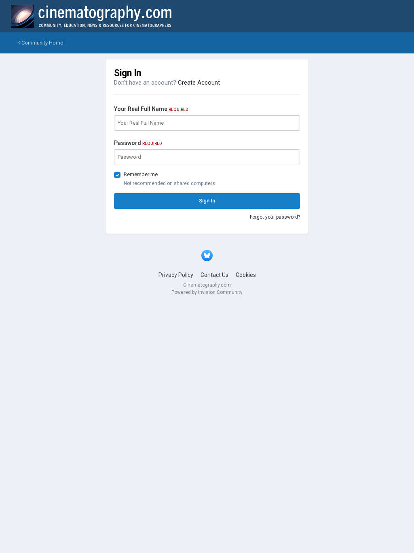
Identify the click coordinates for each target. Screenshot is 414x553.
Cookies (246, 275)
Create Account (199, 82)
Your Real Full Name (151, 109)
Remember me (141, 174)
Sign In (207, 201)
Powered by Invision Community (207, 292)
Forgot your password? (275, 217)
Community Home (41, 43)
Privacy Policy (175, 275)
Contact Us (214, 275)
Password (138, 143)
